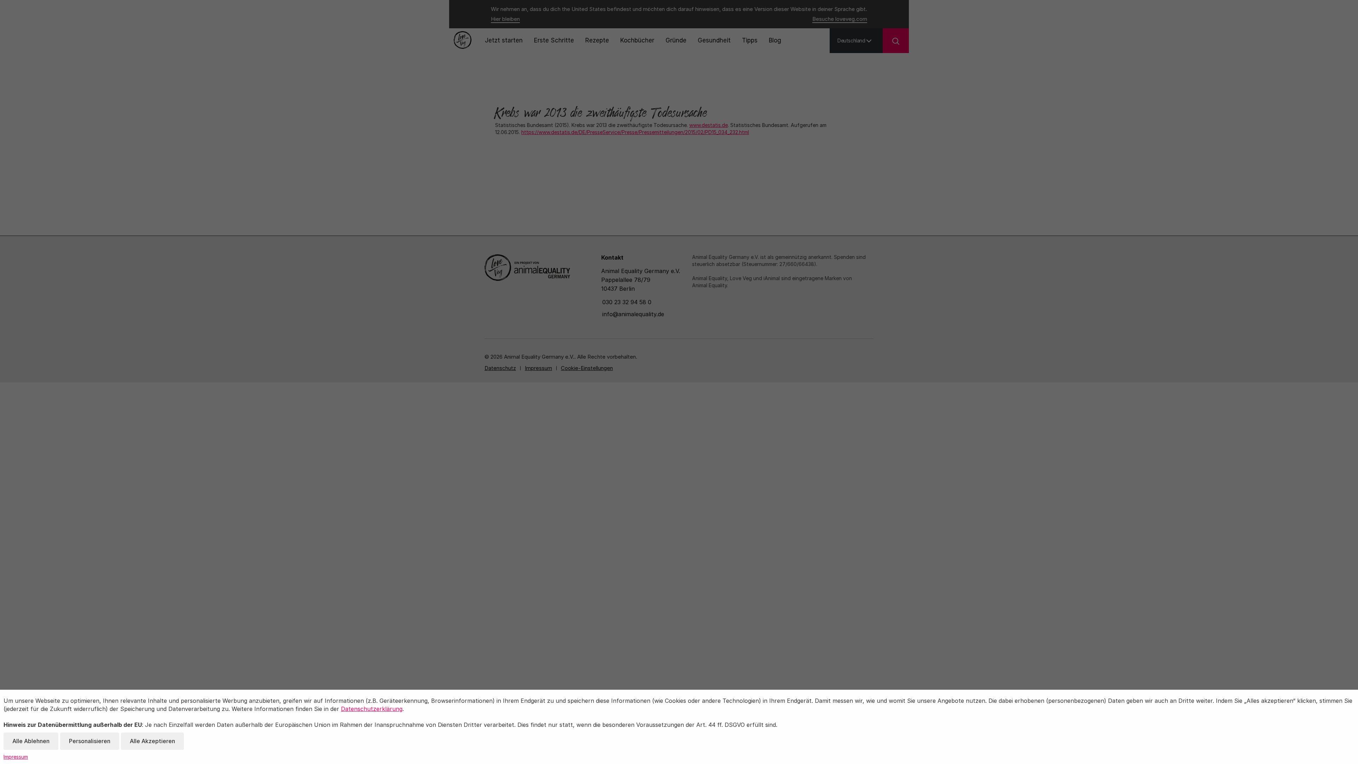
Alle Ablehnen (31, 741)
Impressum (16, 757)
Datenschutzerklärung (371, 708)
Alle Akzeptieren (152, 741)
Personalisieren (89, 741)
